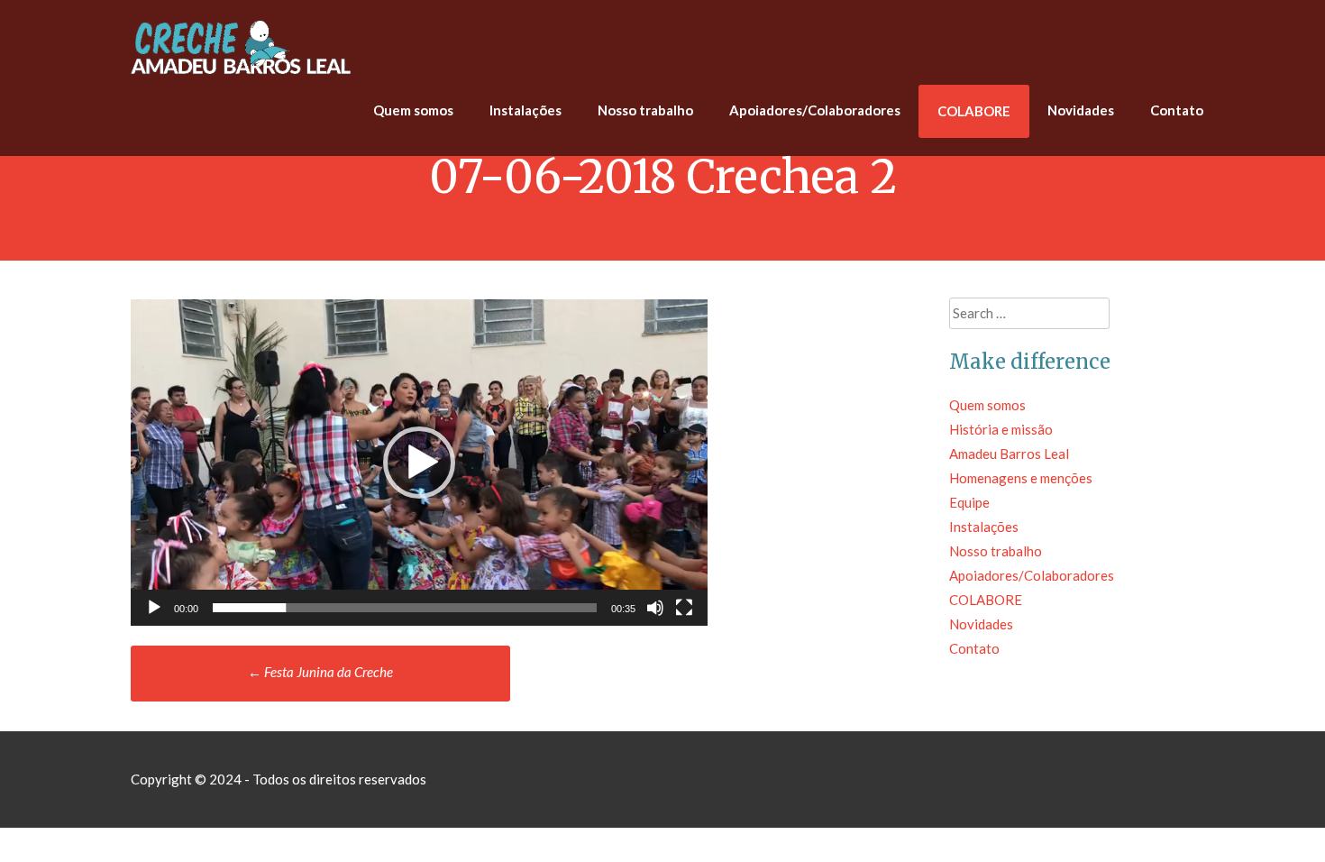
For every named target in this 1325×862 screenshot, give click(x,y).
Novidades (1080, 110)
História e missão (1001, 429)
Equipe (969, 502)
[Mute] (655, 608)
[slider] (405, 607)
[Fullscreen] (684, 608)
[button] (419, 462)
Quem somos (413, 110)
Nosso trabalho (645, 110)
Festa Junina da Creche (320, 672)
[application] (419, 462)
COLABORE (973, 111)
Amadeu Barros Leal (1009, 453)
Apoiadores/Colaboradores (814, 110)
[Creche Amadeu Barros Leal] (243, 72)
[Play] (154, 608)
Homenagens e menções (1020, 478)
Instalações (525, 110)
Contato (1176, 110)
